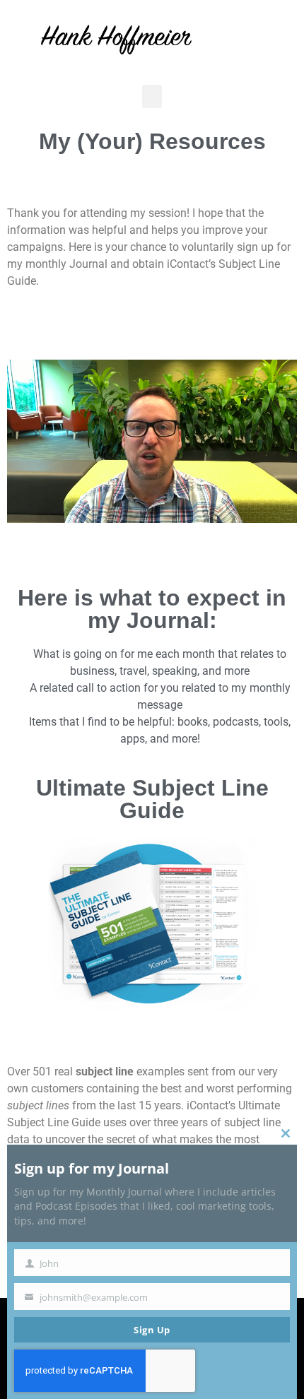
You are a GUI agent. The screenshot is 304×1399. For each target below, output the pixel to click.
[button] (152, 96)
